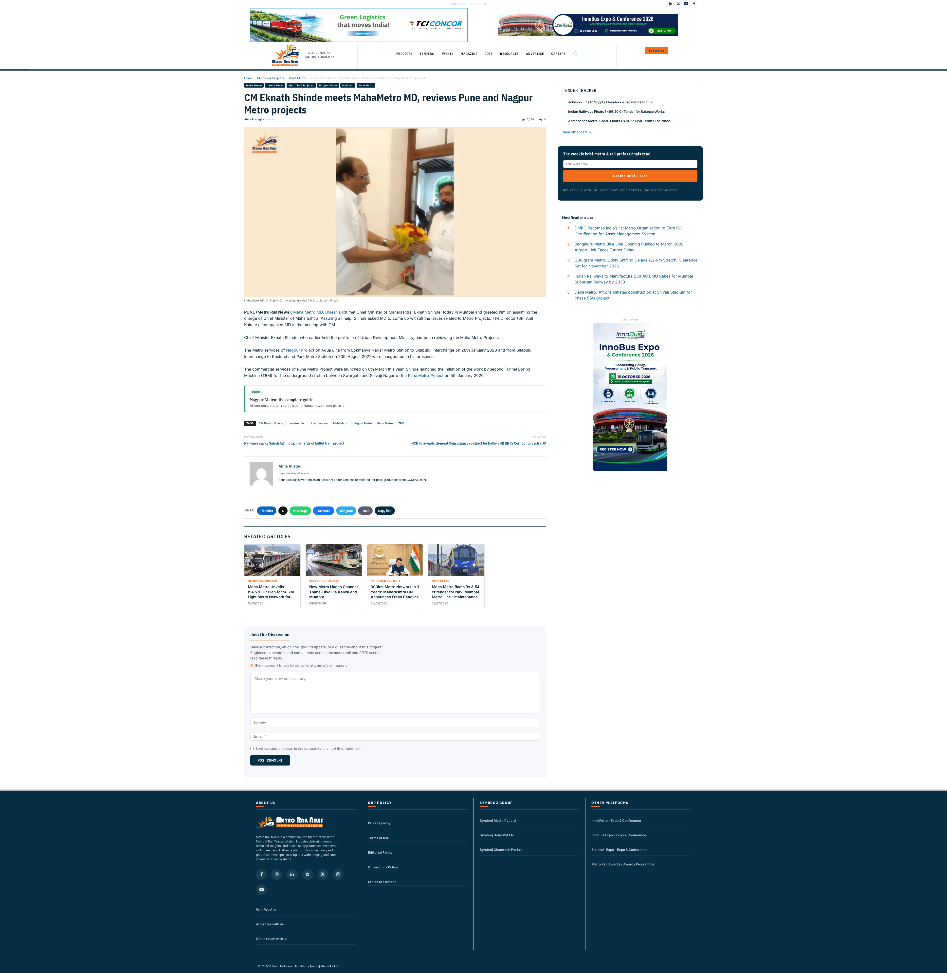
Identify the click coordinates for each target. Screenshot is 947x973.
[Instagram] (276, 874)
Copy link (384, 511)
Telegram (346, 511)
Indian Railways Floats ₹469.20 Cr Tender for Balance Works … (618, 111)
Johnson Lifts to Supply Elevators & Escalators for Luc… (612, 102)
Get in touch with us (271, 939)
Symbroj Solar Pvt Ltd (497, 835)
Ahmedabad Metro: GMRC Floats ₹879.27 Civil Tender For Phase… (621, 121)
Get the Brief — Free (630, 175)
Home (248, 78)
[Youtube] (686, 4)
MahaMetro (340, 423)
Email (365, 511)
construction (297, 423)
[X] (322, 874)
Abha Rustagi (253, 119)
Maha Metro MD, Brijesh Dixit (320, 312)
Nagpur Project (300, 350)
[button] (575, 53)
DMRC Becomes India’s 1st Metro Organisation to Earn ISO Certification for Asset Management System (629, 230)
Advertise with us (270, 924)
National (347, 85)
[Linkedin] (292, 874)
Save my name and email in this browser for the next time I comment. (308, 748)
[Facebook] (694, 4)
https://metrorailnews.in (293, 473)
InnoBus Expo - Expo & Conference (618, 835)
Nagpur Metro (328, 85)
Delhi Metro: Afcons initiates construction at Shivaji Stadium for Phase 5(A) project (633, 295)
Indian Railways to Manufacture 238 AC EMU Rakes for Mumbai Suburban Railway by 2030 (634, 279)
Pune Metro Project (425, 375)
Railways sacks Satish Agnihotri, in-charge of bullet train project (294, 443)
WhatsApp (300, 511)
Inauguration (319, 423)
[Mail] (307, 874)
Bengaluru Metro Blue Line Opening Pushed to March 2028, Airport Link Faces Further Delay (630, 247)
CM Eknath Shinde (271, 423)
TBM (401, 423)
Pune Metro (366, 85)
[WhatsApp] (338, 874)
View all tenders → (577, 132)
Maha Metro (297, 78)
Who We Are (266, 910)
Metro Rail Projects (270, 78)
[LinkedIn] (670, 4)
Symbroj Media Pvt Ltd (498, 821)
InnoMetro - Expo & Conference (616, 821)
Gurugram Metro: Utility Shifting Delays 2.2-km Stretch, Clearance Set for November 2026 (636, 263)
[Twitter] (678, 4)
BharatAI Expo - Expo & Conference (619, 850)
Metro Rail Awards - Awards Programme (622, 864)
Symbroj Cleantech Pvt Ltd (501, 850)
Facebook (323, 511)
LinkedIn (266, 511)
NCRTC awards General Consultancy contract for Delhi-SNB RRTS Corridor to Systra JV (478, 443)
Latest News (275, 85)
